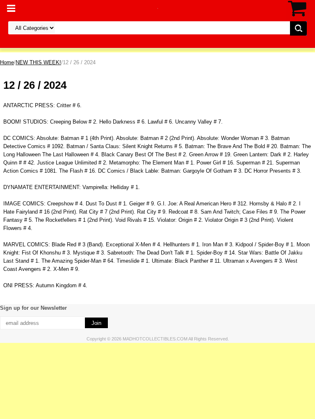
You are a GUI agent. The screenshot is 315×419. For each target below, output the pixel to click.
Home (7, 62)
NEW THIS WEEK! (38, 62)
